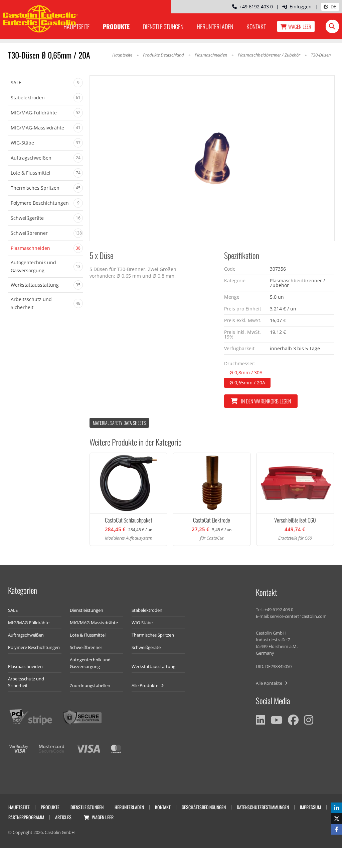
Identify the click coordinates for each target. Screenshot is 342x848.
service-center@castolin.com (298, 616)
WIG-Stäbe (142, 623)
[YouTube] (277, 720)
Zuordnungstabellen (90, 685)
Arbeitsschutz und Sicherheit (26, 682)
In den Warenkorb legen (266, 401)
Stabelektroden (147, 610)
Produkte (116, 26)
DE (334, 6)
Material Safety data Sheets (119, 422)
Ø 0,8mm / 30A (246, 372)
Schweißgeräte (146, 647)
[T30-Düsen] (212, 158)
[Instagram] (308, 720)
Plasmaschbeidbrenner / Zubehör (269, 55)
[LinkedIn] (260, 720)
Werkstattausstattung (153, 666)
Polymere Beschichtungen (34, 647)
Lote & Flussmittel (88, 635)
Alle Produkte (145, 685)
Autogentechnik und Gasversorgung (90, 663)
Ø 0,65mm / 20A (247, 382)
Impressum (310, 807)
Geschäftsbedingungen (204, 807)
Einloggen (301, 6)
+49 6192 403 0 (255, 6)
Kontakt (256, 26)
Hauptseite (122, 55)
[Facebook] (293, 720)
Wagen (299, 26)
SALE (13, 610)
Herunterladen (215, 26)
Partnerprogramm (26, 817)
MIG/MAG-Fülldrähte (28, 623)
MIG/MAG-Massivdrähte (94, 623)
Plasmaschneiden (211, 55)
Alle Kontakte (269, 683)
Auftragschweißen (26, 635)
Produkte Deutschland (163, 55)
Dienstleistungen (163, 26)
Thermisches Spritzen (153, 635)
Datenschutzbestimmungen (263, 807)
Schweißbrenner (86, 647)
